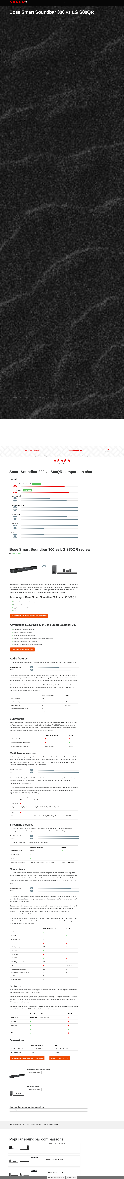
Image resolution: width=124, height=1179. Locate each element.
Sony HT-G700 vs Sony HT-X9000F (55, 1144)
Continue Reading (34, 1072)
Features (13, 523)
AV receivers (47, 3)
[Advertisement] (62, 432)
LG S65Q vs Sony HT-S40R (55, 1172)
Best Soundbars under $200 (51, 1124)
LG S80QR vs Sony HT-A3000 (55, 1159)
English (57, 3)
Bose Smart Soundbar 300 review (38, 1069)
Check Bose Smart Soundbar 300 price (27, 1058)
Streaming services (16, 505)
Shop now (36, 484)
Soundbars (36, 3)
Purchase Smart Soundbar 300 (56, 1177)
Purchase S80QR (71, 1177)
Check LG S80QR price (59, 1058)
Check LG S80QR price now (22, 649)
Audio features (15, 496)
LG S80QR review (33, 1086)
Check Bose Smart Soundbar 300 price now (29, 616)
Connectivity (14, 514)
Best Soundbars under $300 (34, 1124)
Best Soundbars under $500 (17, 1124)
